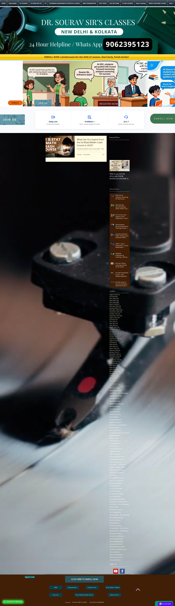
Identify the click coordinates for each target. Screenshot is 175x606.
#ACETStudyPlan (115, 411)
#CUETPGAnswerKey (116, 509)
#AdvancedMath (115, 454)
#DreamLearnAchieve (116, 544)
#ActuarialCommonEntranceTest (119, 433)
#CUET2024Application (117, 480)
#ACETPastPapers (115, 406)
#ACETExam (113, 393)
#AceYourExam (114, 427)
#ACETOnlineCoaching (116, 404)
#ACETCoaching (114, 388)
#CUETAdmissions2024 (117, 494)
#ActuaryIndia (114, 446)
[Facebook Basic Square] (122, 571)
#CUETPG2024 (114, 507)
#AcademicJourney (115, 419)
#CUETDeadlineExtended (117, 499)
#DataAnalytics (124, 531)
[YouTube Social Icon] (115, 571)
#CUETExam (113, 501)
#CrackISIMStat (114, 528)
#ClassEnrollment (115, 520)
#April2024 (121, 464)
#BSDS (118, 467)
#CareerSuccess (125, 515)
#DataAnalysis (114, 531)
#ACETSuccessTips (115, 414)
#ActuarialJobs (114, 438)
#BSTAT (123, 467)
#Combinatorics (114, 523)
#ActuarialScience (115, 443)
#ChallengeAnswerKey (116, 517)
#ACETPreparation (115, 409)
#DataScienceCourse (116, 533)
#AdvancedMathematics (117, 456)
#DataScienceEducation (117, 536)
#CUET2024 (113, 475)
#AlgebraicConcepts (116, 462)
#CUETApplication (115, 496)
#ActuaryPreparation (116, 449)
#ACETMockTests (115, 401)
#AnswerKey (113, 464)
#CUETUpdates (114, 515)
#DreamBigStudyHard (116, 541)
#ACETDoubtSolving (116, 390)
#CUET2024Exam (115, 486)
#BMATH (112, 467)
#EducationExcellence (116, 557)
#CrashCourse (124, 528)
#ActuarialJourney (115, 441)
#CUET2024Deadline (116, 483)
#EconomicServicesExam (117, 546)
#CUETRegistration (115, 512)
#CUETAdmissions (115, 491)
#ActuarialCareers (115, 430)
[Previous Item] (112, 165)
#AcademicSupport (115, 422)
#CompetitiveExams (116, 525)
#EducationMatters (115, 560)
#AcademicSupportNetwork (118, 425)
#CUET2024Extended (116, 488)
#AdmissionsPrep (115, 451)
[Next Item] (127, 165)
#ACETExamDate (123, 393)
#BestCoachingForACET (117, 472)
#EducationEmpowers (116, 554)
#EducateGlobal (114, 552)
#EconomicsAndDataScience (118, 549)
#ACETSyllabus (114, 417)
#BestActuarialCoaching (117, 470)
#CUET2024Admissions (117, 478)
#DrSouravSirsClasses (116, 539)
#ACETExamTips (114, 398)
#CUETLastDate (122, 501)
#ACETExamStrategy (116, 396)
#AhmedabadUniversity (117, 459)
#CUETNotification (123, 504)
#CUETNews (113, 504)
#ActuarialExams (115, 435)
